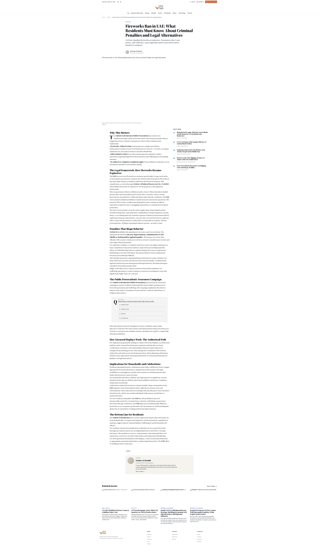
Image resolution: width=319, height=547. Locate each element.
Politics (160, 13)
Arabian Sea (123, 318)
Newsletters (175, 534)
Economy (149, 539)
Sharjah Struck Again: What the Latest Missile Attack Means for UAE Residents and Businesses (192, 134)
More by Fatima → (140, 471)
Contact (199, 536)
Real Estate (167, 13)
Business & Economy (137, 13)
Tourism (189, 13)
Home (103, 17)
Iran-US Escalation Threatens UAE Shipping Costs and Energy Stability (191, 167)
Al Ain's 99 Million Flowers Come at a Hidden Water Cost (115, 511)
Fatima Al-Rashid (137, 51)
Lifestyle (153, 13)
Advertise (199, 539)
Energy (147, 13)
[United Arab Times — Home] (159, 7)
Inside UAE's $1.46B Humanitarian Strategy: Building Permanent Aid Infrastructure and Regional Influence (174, 513)
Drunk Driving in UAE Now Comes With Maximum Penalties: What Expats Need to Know (203, 512)
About (198, 534)
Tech (148, 541)
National (149, 534)
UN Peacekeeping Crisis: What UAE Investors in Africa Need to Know (144, 511)
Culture (149, 544)
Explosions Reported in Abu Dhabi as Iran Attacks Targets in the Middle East (191, 151)
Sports (174, 13)
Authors (174, 539)
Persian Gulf (124, 304)
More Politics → (212, 486)
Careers (199, 541)
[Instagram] (118, 2)
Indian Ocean (124, 309)
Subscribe (174, 536)
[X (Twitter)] (120, 2)
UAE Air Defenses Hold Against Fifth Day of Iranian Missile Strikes (191, 143)
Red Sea (122, 313)
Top (128, 13)
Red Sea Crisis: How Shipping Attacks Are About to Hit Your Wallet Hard (191, 159)
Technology (181, 13)
